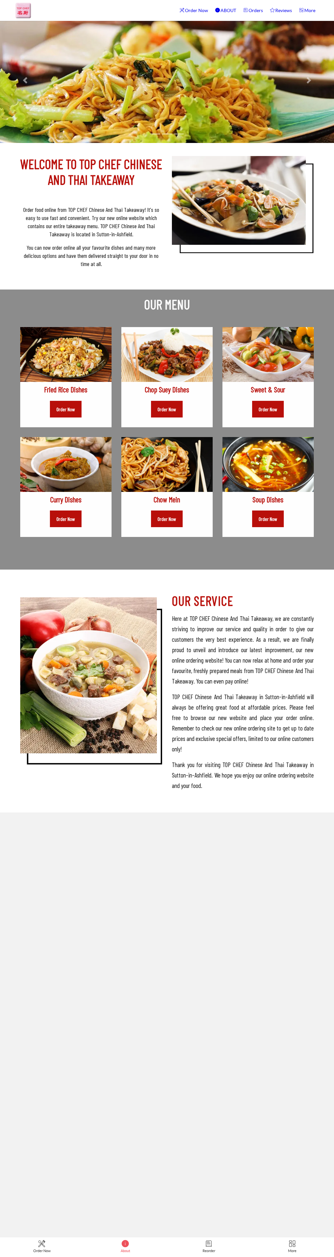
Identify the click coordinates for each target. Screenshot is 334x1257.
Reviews (283, 10)
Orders (256, 10)
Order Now (196, 10)
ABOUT (228, 10)
